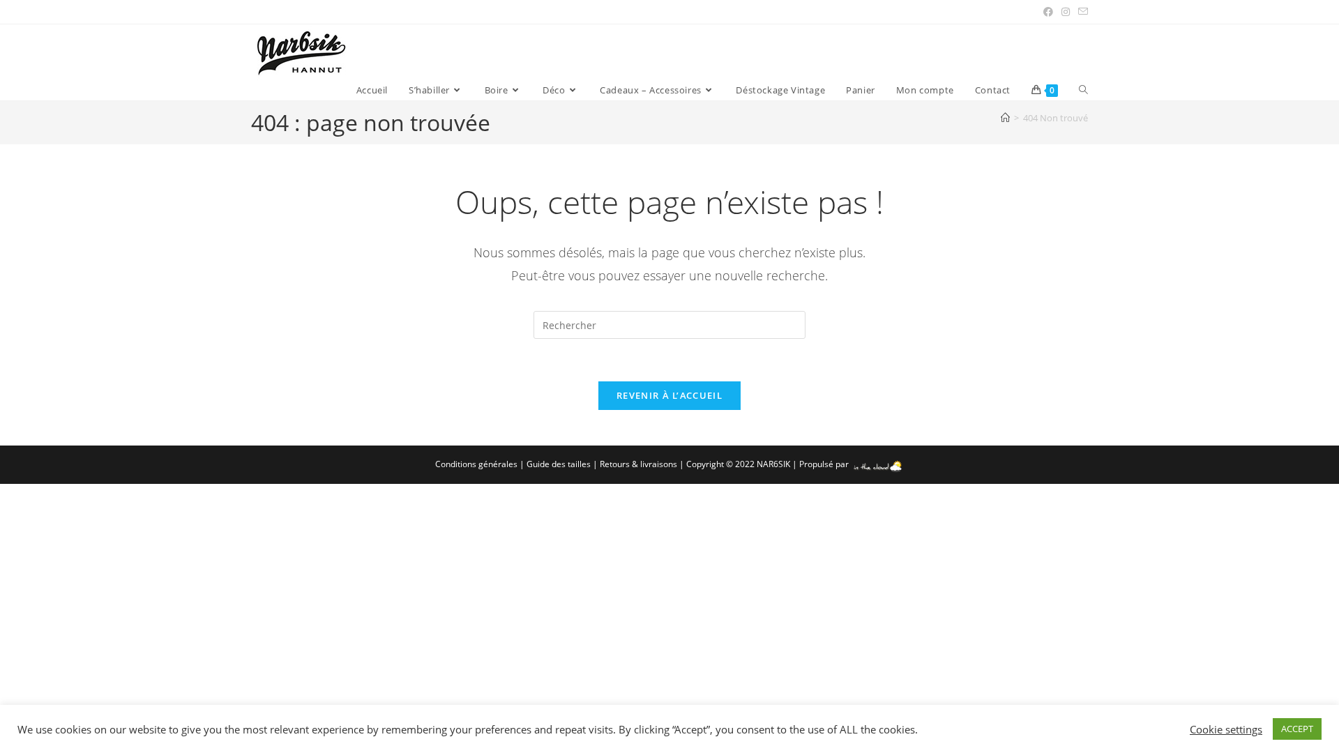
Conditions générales (476, 464)
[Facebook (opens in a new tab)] (1048, 12)
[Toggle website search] (1083, 90)
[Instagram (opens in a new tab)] (1065, 12)
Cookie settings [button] (1226, 729)
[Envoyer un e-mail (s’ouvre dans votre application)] (1081, 12)
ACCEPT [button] (1297, 728)
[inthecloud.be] (878, 464)
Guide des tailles (559, 464)
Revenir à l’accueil (669, 395)
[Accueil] (1005, 118)
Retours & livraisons (638, 464)
